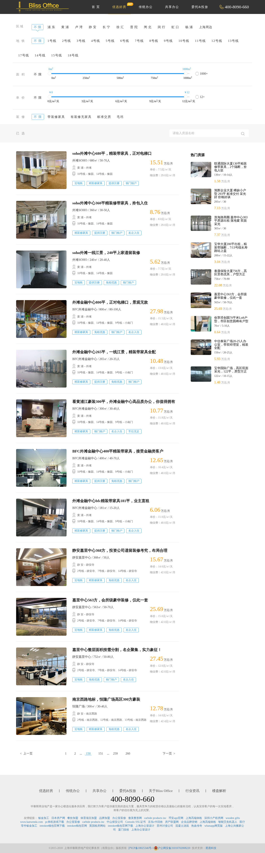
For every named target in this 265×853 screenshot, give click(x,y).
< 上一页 (26, 753)
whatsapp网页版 (213, 825)
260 (128, 753)
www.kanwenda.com (31, 821)
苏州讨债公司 (165, 825)
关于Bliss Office (161, 791)
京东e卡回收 (155, 821)
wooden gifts (233, 818)
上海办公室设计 (144, 825)
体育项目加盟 (89, 818)
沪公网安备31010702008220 (174, 848)
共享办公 (172, 7)
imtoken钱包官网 (77, 825)
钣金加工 (43, 818)
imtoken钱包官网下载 (52, 825)
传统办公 (146, 7)
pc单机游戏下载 (54, 821)
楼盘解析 (219, 791)
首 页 (96, 7)
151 (100, 753)
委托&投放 (199, 7)
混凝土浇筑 (182, 825)
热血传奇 (196, 825)
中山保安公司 (115, 821)
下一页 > (169, 753)
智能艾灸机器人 (227, 821)
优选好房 (119, 7)
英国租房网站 (97, 825)
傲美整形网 (135, 818)
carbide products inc (155, 818)
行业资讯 (192, 791)
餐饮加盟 (72, 818)
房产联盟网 (172, 821)
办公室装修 (119, 818)
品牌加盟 (104, 818)
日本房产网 (58, 818)
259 (115, 753)
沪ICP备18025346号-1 (141, 848)
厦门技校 (123, 829)
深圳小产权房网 (213, 818)
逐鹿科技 (210, 848)
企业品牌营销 (189, 821)
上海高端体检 (194, 818)
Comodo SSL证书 (135, 821)
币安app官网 (176, 818)
